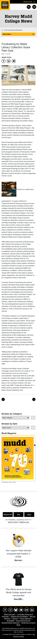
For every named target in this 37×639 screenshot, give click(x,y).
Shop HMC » (18, 599)
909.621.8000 (13, 522)
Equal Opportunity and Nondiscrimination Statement (15, 622)
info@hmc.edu (24, 522)
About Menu (7, 34)
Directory (15, 618)
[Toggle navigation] (34, 7)
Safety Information (9, 614)
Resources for (27, 2)
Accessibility (10, 621)
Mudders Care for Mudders (19, 616)
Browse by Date (9, 423)
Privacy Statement (25, 618)
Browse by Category (12, 413)
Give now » (18, 560)
